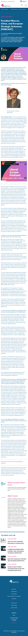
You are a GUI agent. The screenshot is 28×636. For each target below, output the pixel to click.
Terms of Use (14, 602)
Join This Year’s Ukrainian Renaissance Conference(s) (16, 542)
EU (8, 38)
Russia (11, 41)
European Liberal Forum (9, 33)
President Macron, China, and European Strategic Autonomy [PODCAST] (19, 9)
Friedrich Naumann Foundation (14, 596)
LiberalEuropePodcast (17, 40)
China (16, 37)
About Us (14, 589)
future (8, 40)
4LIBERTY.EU (16, 631)
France (20, 38)
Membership (14, 591)
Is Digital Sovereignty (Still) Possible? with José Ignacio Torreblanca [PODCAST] (16, 551)
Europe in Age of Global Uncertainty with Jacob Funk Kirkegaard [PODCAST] (16, 568)
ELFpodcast (4, 38)
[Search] (22, 5)
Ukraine (19, 41)
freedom (3, 40)
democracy (22, 37)
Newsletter (14, 598)
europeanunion (14, 38)
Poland (6, 41)
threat (15, 41)
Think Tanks (14, 593)
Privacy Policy (14, 605)
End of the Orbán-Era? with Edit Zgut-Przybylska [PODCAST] (17, 559)
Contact (14, 612)
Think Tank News (4, 9)
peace (2, 41)
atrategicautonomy (9, 37)
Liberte (20, 33)
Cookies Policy (14, 607)
